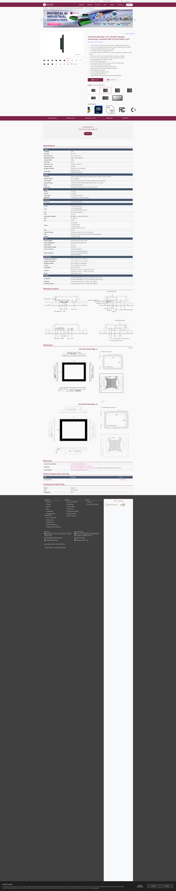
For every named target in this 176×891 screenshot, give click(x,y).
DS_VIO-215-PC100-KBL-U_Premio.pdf (81, 466)
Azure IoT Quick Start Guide (78, 464)
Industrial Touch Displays (56, 8)
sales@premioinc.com (52, 540)
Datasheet (96, 79)
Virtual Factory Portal (92, 504)
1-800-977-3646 (106, 1)
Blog (105, 4)
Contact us (129, 4)
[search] (121, 1)
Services (48, 506)
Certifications (49, 511)
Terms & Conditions (51, 517)
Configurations (52, 118)
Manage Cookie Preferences (53, 526)
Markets (89, 4)
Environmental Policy (51, 524)
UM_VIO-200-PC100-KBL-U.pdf (79, 470)
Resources (120, 4)
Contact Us (123, 479)
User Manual (112, 79)
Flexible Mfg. (69, 504)
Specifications (71, 118)
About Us (48, 502)
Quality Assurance (71, 513)
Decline (167, 886)
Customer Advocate (71, 502)
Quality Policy (50, 522)
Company (111, 4)
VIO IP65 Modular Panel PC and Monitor (74, 8)
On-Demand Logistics (72, 511)
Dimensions (109, 118)
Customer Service (71, 515)
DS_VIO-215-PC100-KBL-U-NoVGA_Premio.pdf (84, 467)
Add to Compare (129, 33)
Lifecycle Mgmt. (70, 506)
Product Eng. (70, 509)
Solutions (97, 4)
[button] (134, 20)
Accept (153, 886)
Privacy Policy (95, 888)
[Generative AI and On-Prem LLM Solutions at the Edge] (88, 18)
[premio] (48, 4)
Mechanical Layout (90, 118)
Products (81, 4)
